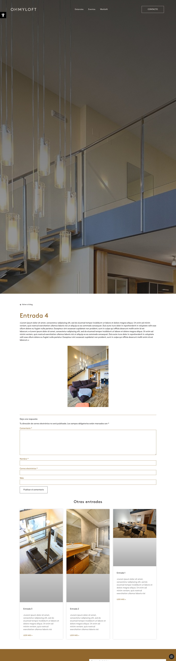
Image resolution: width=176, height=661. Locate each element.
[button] (3, 15)
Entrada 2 (74, 609)
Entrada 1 (121, 573)
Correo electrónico (29, 469)
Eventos (91, 9)
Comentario (26, 428)
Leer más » (27, 635)
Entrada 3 (27, 609)
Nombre (24, 459)
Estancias (79, 9)
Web (22, 478)
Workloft (104, 9)
